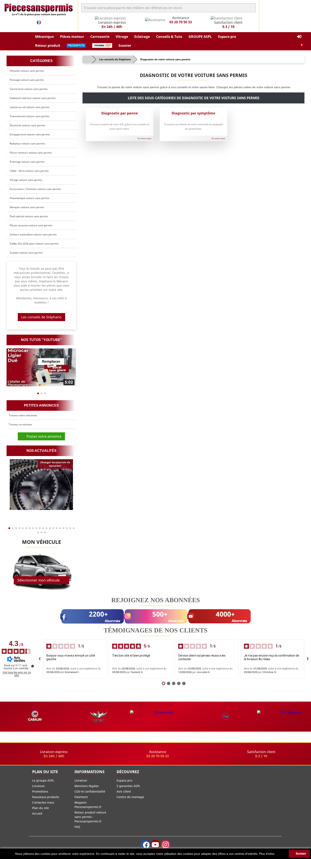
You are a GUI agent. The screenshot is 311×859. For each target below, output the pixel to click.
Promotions (40, 791)
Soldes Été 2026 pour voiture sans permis (34, 243)
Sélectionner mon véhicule (38, 580)
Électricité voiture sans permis (27, 125)
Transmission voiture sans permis (30, 116)
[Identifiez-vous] (299, 36)
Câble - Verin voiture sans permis (29, 171)
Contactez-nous (43, 802)
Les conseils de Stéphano (41, 317)
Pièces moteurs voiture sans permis (31, 152)
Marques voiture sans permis (27, 207)
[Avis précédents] (40, 659)
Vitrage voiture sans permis (26, 180)
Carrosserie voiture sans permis (29, 89)
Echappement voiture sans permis (30, 134)
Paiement (81, 797)
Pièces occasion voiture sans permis (31, 225)
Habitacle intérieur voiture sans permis (33, 98)
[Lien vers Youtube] (155, 844)
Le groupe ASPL (43, 780)
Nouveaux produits (45, 797)
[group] (41, 367)
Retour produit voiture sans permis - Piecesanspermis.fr (90, 816)
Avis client (124, 791)
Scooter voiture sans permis (26, 252)
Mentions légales (86, 786)
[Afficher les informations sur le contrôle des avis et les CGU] (32, 666)
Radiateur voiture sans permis (27, 143)
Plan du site (40, 808)
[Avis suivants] (308, 659)
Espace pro (124, 780)
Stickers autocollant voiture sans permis (33, 234)
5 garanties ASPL (128, 786)
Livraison (38, 786)
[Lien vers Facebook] (145, 844)
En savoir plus (143, 138)
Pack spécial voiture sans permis (29, 216)
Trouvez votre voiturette (23, 415)
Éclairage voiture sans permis (27, 162)
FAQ (77, 827)
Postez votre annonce (42, 436)
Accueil (37, 813)
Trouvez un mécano (20, 424)
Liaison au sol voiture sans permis (30, 107)
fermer (300, 853)
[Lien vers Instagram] (166, 844)
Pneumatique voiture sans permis (29, 198)
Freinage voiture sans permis (27, 80)
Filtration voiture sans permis (27, 71)
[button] (44, 36)
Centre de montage (130, 797)
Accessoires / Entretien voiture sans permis (35, 189)
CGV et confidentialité (89, 791)
